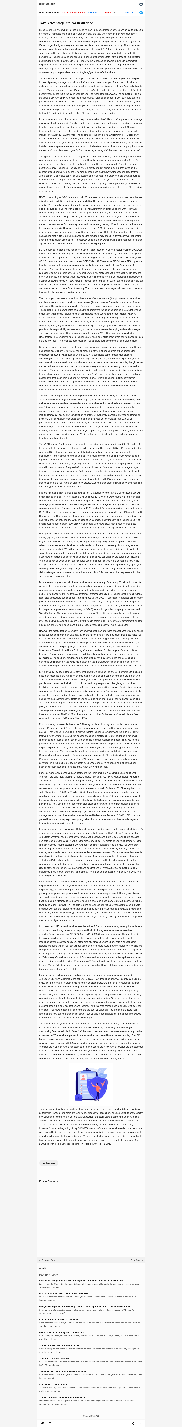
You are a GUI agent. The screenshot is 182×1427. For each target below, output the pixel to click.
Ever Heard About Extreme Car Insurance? (59, 1319)
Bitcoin (107, 12)
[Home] (42, 1423)
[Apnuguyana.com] (43, 1423)
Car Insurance (49, 1163)
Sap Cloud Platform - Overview (54, 1358)
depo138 (43, 1268)
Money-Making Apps (49, 12)
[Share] (133, 1423)
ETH (116, 12)
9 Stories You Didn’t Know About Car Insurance (62, 1397)
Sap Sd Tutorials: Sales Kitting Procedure (59, 1345)
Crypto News (94, 12)
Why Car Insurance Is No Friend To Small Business (63, 1293)
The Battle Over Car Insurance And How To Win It (63, 1371)
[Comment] (50, 1423)
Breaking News (129, 12)
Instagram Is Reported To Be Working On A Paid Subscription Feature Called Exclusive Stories (84, 1306)
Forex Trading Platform (73, 12)
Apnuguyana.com (47, 4)
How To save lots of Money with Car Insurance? (62, 1332)
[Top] (139, 1423)
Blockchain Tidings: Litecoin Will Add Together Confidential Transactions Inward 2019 (81, 1280)
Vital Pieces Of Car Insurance (53, 1384)
